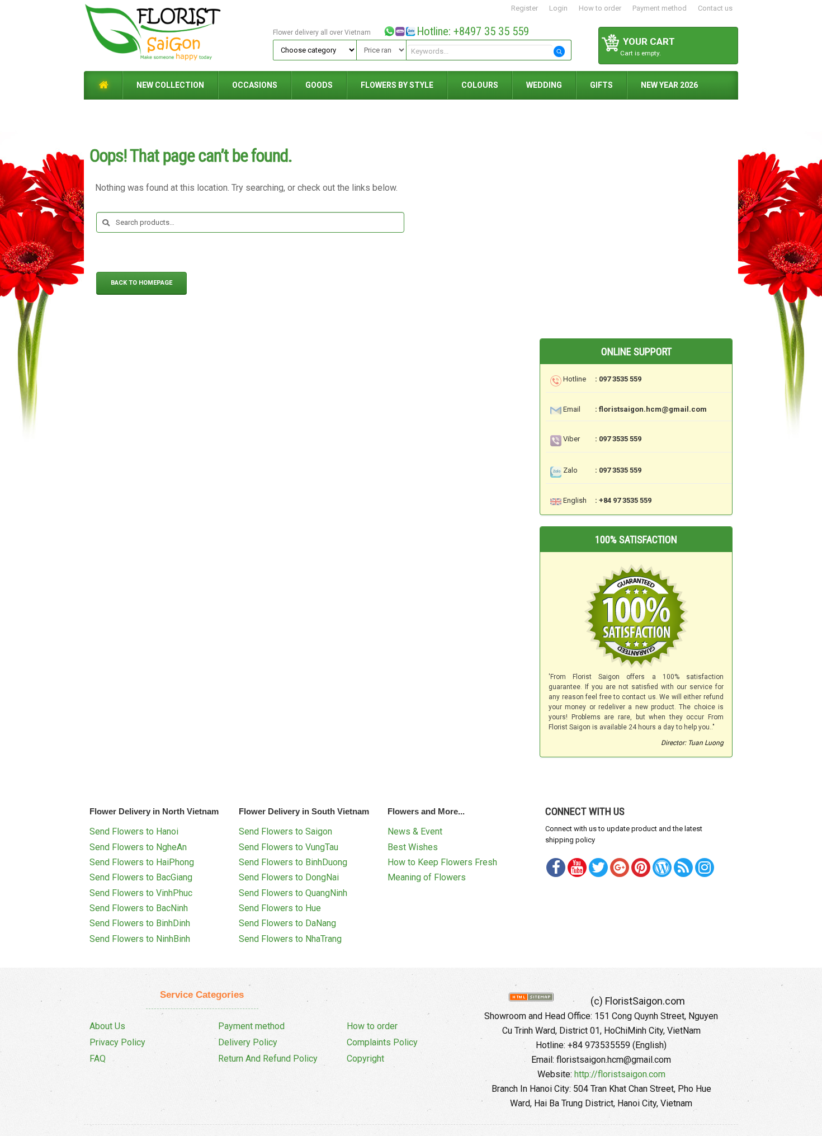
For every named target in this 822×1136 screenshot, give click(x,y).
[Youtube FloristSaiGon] (577, 867)
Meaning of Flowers (427, 877)
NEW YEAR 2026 (669, 85)
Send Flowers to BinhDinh (139, 923)
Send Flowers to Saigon (285, 831)
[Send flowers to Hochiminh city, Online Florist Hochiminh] (177, 34)
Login (558, 8)
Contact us (715, 8)
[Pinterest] (598, 867)
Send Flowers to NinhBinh (139, 939)
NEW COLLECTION (170, 85)
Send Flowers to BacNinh (138, 908)
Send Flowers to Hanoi (133, 831)
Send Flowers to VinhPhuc (140, 893)
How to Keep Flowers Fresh (442, 862)
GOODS (319, 85)
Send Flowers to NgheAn (138, 847)
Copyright (365, 1058)
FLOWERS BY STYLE (397, 85)
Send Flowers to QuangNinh (293, 893)
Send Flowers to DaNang (287, 923)
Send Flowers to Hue (280, 908)
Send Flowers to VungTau (288, 847)
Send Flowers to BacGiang (140, 877)
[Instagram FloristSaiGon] (704, 867)
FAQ (97, 1058)
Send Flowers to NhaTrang (290, 939)
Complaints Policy (382, 1042)
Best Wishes (413, 847)
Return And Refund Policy (268, 1058)
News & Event (415, 831)
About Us (107, 1026)
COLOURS (479, 85)
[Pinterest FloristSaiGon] (641, 867)
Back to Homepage (141, 282)
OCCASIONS (254, 85)
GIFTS (601, 85)
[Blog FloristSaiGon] (662, 867)
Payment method (659, 8)
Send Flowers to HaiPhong (141, 862)
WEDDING (544, 85)
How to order (600, 8)
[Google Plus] (619, 867)
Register (524, 8)
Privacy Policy (117, 1042)
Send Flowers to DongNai (289, 877)
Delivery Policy (247, 1042)
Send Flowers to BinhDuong (293, 862)
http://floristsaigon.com (619, 1074)
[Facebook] (556, 867)
